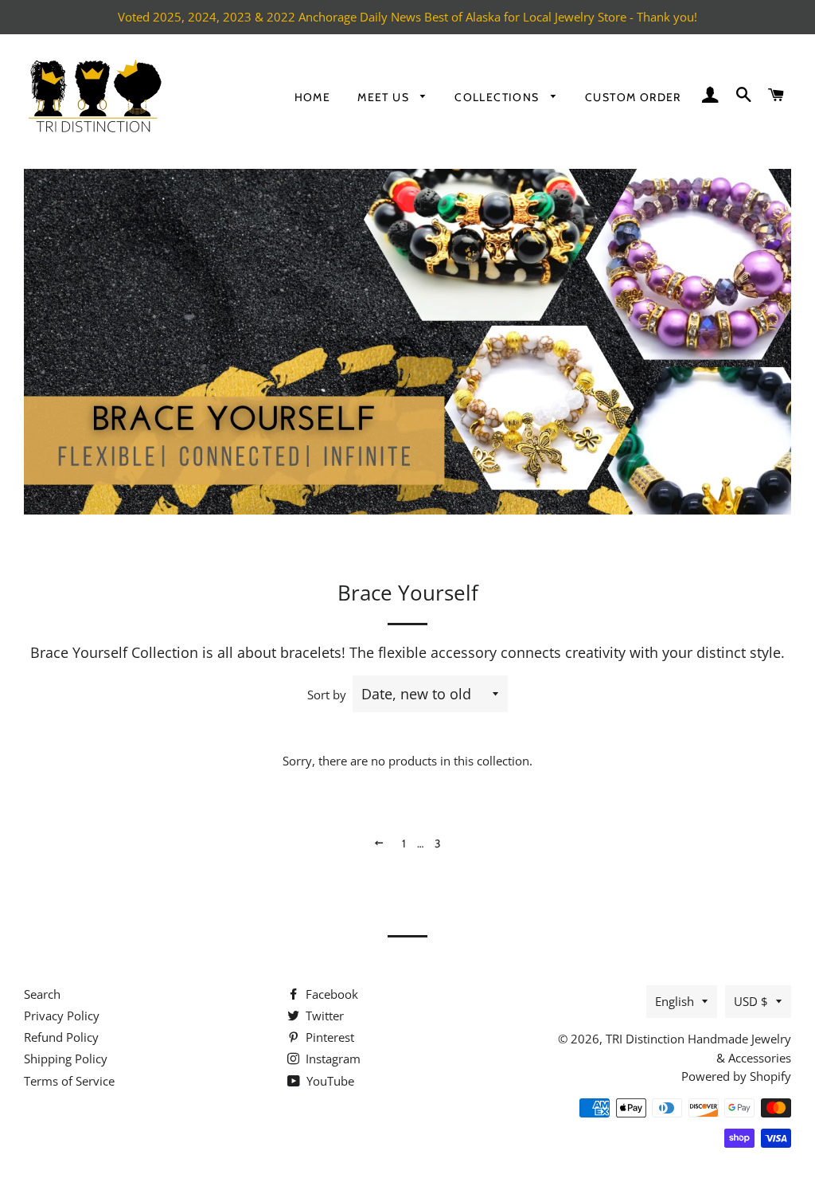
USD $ (751, 1001)
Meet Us (384, 97)
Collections (498, 97)
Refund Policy (61, 1037)
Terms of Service (69, 1081)
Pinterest (328, 1037)
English (674, 1001)
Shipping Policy (65, 1059)
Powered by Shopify (736, 1076)
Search (42, 994)
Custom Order (633, 97)
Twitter (323, 1015)
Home (312, 97)
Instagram (331, 1059)
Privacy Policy (61, 1015)
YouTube (328, 1081)
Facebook (330, 994)
